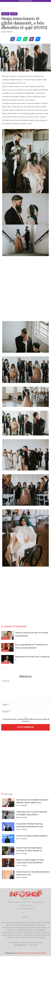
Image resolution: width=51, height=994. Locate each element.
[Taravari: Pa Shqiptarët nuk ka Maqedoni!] (8, 838)
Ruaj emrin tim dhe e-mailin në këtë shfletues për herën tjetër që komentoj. (26, 720)
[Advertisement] (25, 762)
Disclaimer (42, 953)
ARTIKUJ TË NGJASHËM (15, 626)
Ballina (3, 8)
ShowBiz (13, 14)
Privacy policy (31, 953)
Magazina (10, 8)
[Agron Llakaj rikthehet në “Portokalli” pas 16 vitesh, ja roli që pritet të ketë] (7, 647)
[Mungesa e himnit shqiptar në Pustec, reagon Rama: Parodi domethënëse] (8, 862)
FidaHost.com (19, 953)
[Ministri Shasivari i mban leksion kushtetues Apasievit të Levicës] (8, 874)
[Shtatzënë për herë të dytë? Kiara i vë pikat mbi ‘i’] (7, 659)
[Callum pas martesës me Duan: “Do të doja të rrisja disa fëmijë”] (7, 635)
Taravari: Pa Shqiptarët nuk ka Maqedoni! (31, 836)
